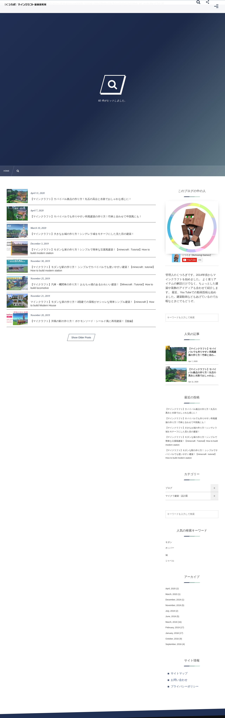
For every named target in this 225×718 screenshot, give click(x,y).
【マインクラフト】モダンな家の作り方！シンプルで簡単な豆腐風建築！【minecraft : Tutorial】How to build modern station (192, 441)
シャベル (170, 561)
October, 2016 (172, 639)
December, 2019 (173, 599)
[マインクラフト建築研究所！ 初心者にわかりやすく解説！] (26, 5)
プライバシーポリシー (185, 686)
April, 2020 (171, 588)
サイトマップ (179, 673)
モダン (169, 542)
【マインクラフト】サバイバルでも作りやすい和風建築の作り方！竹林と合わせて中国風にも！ (86, 216)
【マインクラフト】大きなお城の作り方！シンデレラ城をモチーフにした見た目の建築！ (82, 234)
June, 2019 (171, 616)
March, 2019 (171, 622)
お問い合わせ (179, 680)
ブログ (169, 488)
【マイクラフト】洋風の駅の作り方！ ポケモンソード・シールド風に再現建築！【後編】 (82, 321)
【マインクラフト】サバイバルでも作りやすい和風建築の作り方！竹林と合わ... (202, 351)
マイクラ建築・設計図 (177, 496)
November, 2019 (173, 605)
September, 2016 (174, 644)
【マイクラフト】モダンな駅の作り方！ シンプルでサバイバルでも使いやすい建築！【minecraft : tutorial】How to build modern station (192, 454)
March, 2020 (171, 594)
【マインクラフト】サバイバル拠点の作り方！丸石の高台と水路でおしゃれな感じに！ (80, 199)
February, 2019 (173, 627)
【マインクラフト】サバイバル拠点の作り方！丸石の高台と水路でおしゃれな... (202, 372)
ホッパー (170, 548)
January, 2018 (172, 633)
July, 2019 (170, 611)
